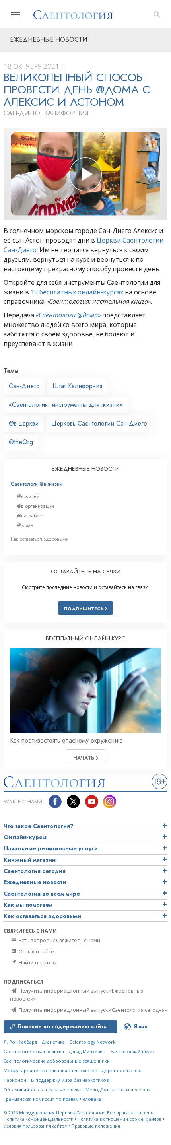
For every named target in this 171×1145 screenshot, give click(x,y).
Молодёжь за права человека (119, 1090)
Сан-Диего (24, 386)
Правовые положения (96, 1126)
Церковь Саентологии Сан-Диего (99, 423)
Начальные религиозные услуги (51, 848)
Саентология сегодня (35, 871)
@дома (25, 525)
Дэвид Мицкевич (87, 1051)
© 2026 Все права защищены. (79, 1113)
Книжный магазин (30, 860)
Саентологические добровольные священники (57, 1061)
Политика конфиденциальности (39, 1119)
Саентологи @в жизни (36, 484)
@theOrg (21, 442)
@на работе (30, 515)
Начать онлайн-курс (132, 1051)
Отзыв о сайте (35, 951)
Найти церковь (36, 962)
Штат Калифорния (77, 386)
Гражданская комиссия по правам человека (52, 1099)
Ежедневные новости (35, 882)
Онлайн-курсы (25, 837)
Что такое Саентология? (39, 826)
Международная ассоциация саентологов (50, 1070)
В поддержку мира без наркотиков (70, 1080)
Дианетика (53, 1042)
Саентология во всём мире (42, 894)
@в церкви (24, 423)
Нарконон (15, 1080)
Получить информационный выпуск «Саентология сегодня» (92, 1009)
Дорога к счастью (122, 1070)
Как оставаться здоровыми (40, 539)
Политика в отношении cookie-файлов (119, 1119)
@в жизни (28, 496)
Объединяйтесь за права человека (42, 1090)
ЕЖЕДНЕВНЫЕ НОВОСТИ (86, 469)
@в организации (35, 506)
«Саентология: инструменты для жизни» (65, 404)
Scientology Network (92, 1042)
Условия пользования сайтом (36, 1126)
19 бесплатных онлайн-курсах (77, 292)
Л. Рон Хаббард (20, 1042)
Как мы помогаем (28, 905)
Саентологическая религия (34, 1051)
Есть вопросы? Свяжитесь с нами (58, 940)
